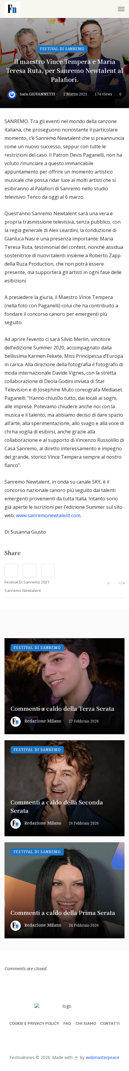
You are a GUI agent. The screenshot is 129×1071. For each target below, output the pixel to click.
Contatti (110, 1023)
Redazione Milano (42, 721)
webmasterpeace (102, 1057)
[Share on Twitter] (29, 570)
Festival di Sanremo (62, 48)
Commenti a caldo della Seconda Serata (56, 806)
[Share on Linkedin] (48, 570)
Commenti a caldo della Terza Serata (62, 708)
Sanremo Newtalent (22, 590)
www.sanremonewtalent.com (48, 515)
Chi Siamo (86, 1023)
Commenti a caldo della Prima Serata (62, 912)
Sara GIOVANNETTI (37, 94)
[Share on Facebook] (11, 570)
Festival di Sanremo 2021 (27, 582)
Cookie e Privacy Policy (34, 1023)
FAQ (67, 1023)
